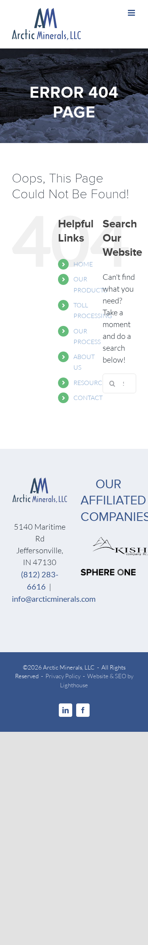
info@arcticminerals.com (54, 598)
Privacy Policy (63, 676)
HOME (83, 264)
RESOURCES (91, 383)
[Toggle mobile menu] (132, 13)
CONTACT (88, 398)
